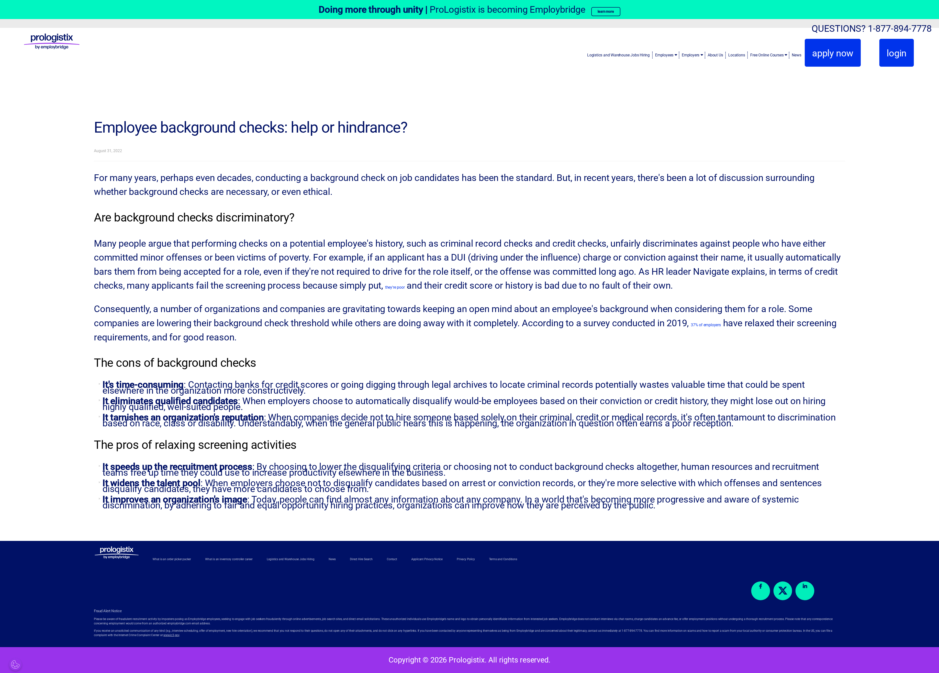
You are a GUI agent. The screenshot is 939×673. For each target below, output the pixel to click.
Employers (690, 55)
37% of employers (706, 325)
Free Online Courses (766, 55)
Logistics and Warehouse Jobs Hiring (618, 55)
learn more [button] (606, 11)
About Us (715, 55)
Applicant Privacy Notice (427, 559)
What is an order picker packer (172, 559)
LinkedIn (804, 590)
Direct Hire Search (361, 559)
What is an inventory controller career (228, 559)
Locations (736, 55)
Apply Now (832, 53)
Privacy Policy (466, 559)
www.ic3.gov (171, 635)
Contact (392, 559)
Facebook (760, 590)
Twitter (782, 590)
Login (896, 53)
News (796, 55)
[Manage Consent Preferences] (15, 664)
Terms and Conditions (503, 559)
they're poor (395, 287)
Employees (664, 55)
